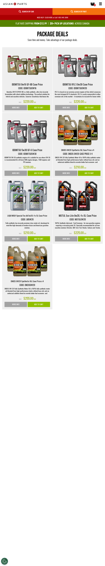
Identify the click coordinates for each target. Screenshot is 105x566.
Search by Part (80, 11)
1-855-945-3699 (63, 17)
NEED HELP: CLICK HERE (44, 17)
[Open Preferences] (4, 561)
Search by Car (27, 11)
